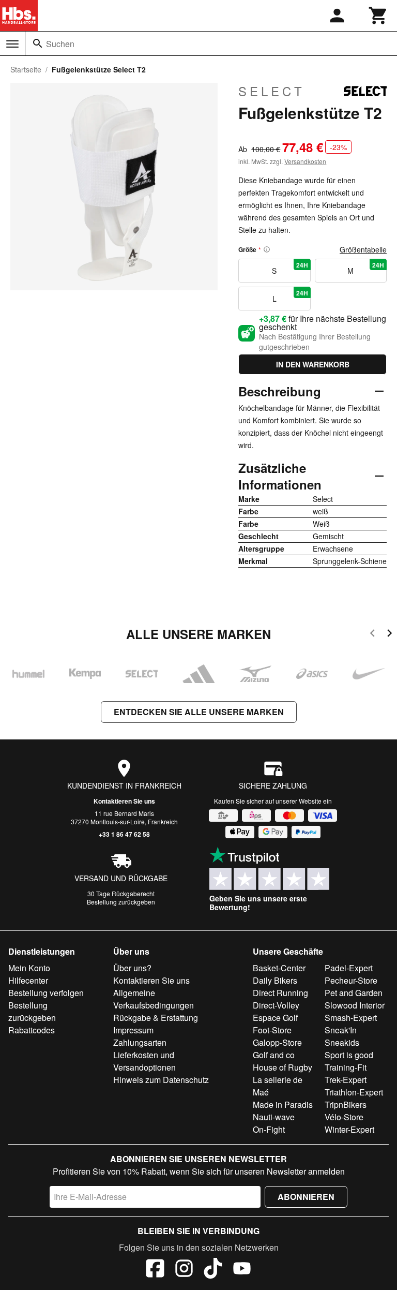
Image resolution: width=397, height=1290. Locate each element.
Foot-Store (272, 1030)
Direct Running (280, 993)
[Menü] (12, 44)
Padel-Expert (349, 968)
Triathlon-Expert (354, 1092)
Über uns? (132, 968)
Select (271, 91)
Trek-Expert (346, 1080)
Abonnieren (306, 1197)
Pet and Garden (354, 993)
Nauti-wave (274, 1117)
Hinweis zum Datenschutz (161, 1080)
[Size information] (266, 249)
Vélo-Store (344, 1117)
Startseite (25, 69)
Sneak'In (341, 1030)
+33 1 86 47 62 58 (124, 834)
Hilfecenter (28, 980)
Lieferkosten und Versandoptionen (144, 1061)
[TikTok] (213, 1270)
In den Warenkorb (312, 364)
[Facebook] (155, 1270)
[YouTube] (242, 1270)
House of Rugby (282, 1067)
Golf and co (274, 1055)
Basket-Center (279, 968)
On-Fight (269, 1129)
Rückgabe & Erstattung (155, 1018)
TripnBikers (346, 1104)
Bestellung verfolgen (46, 993)
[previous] (372, 635)
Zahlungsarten (139, 1042)
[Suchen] (38, 43)
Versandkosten (305, 161)
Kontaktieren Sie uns (124, 801)
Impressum (133, 1030)
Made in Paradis (283, 1104)
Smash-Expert (351, 1018)
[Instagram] (184, 1270)
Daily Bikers (275, 980)
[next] (389, 635)
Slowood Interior (355, 1005)
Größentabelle (363, 249)
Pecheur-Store (351, 980)
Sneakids (342, 1042)
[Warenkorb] (378, 15)
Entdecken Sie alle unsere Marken (199, 712)
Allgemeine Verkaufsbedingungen (153, 999)
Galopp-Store (277, 1042)
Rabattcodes (31, 1030)
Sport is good (349, 1055)
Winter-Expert (349, 1129)
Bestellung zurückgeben (121, 901)
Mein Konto (29, 968)
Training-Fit (346, 1067)
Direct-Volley (276, 1005)
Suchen (60, 44)
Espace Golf (275, 1018)
